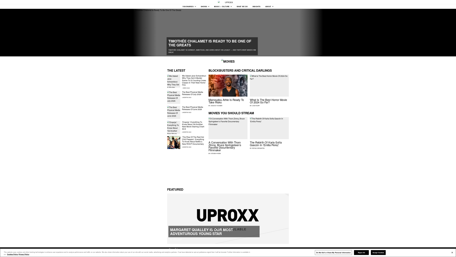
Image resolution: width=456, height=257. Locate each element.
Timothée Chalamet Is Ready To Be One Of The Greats (209, 42)
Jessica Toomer (216, 105)
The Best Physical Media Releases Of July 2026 (192, 93)
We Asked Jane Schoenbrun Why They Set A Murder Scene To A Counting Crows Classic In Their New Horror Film (194, 80)
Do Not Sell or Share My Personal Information (333, 252)
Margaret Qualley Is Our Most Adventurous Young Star (201, 231)
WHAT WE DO (242, 6)
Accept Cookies (378, 252)
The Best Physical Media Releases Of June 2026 (192, 108)
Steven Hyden (216, 153)
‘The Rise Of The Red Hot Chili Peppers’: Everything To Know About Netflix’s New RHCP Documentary (193, 140)
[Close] (452, 252)
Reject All (361, 252)
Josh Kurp (256, 105)
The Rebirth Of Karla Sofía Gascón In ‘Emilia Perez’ (266, 143)
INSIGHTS (256, 6)
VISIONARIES (188, 6)
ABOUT (268, 6)
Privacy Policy (24, 254)
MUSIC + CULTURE (222, 6)
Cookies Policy (12, 254)
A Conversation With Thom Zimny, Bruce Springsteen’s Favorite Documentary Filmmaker (225, 146)
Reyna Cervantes (258, 148)
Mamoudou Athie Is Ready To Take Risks (226, 101)
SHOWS (204, 6)
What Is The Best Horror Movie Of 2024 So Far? (268, 101)
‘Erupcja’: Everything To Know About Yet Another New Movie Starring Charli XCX (193, 125)
